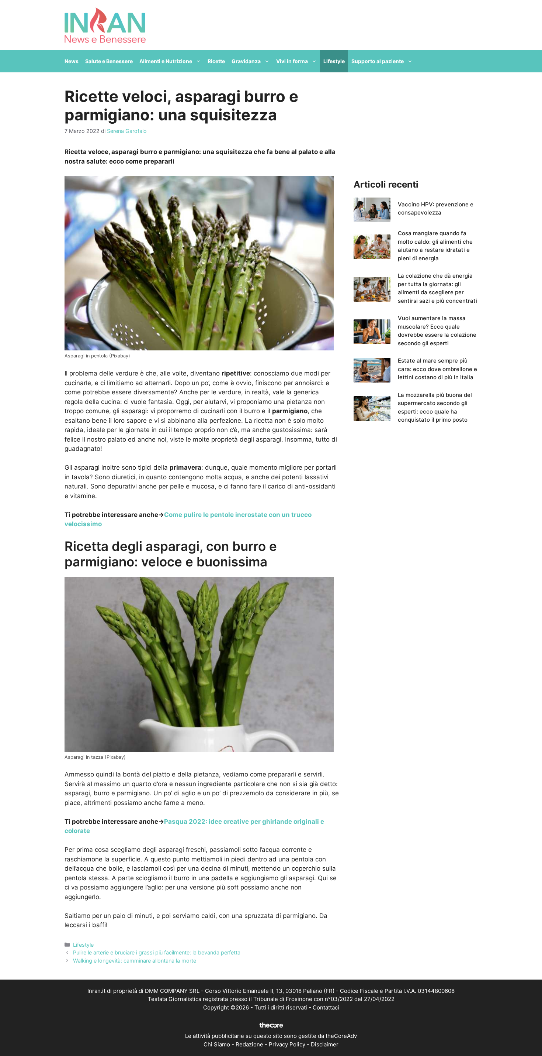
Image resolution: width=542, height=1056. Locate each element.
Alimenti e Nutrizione (165, 61)
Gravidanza (246, 61)
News (72, 61)
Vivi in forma (292, 61)
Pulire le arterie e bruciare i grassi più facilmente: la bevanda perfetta (156, 952)
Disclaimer (324, 1044)
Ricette (216, 61)
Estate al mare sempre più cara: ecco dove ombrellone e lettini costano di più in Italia (437, 369)
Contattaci (326, 1007)
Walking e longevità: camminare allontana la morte (134, 960)
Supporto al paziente (377, 61)
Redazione (249, 1044)
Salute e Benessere (109, 61)
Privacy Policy (287, 1044)
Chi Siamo (217, 1044)
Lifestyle (334, 61)
